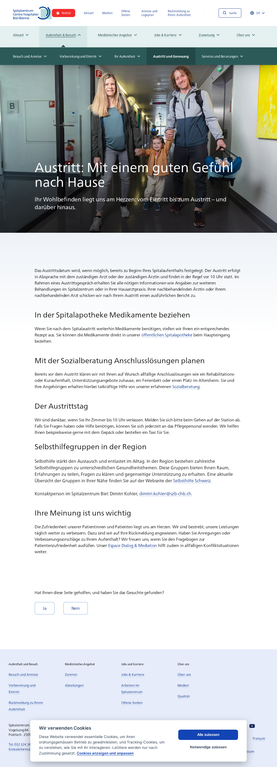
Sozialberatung (186, 386)
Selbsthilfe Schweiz (192, 480)
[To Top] (261, 751)
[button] (45, 608)
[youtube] (252, 726)
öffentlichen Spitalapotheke (166, 334)
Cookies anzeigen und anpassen (105, 753)
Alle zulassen (208, 734)
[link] (63, 13)
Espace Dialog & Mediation (132, 545)
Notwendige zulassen (208, 747)
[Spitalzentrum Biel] (32, 12)
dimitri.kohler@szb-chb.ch (165, 493)
